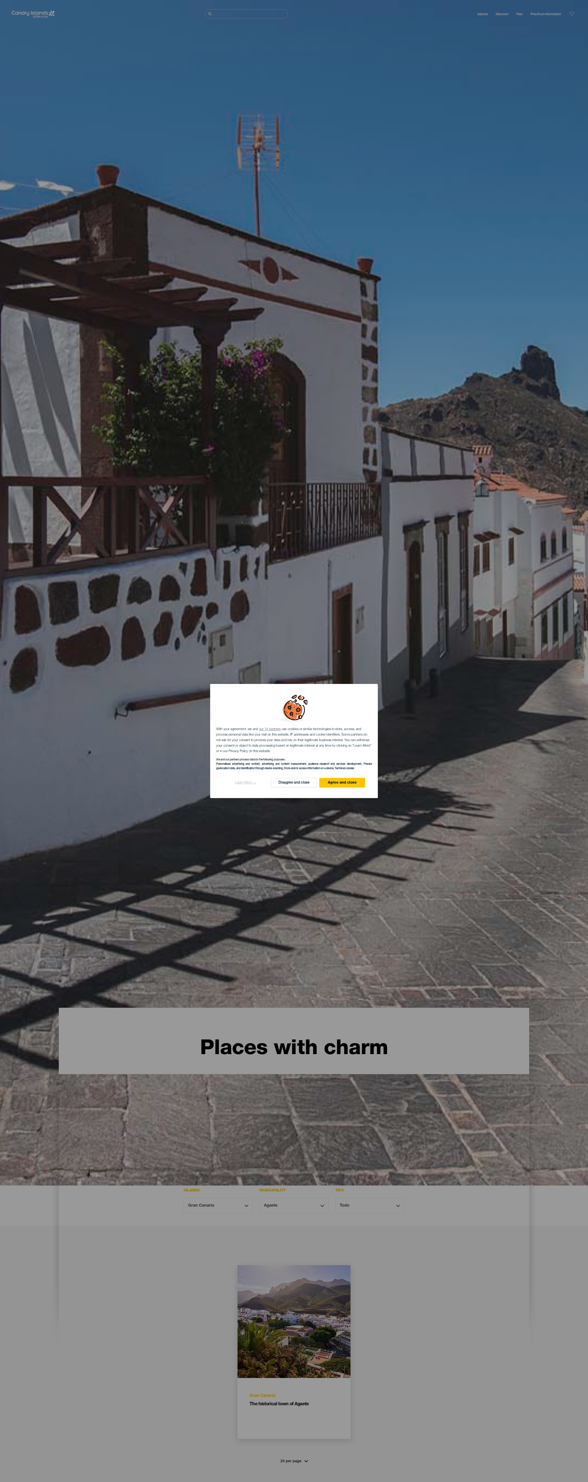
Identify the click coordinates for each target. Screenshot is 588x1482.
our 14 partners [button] (270, 729)
